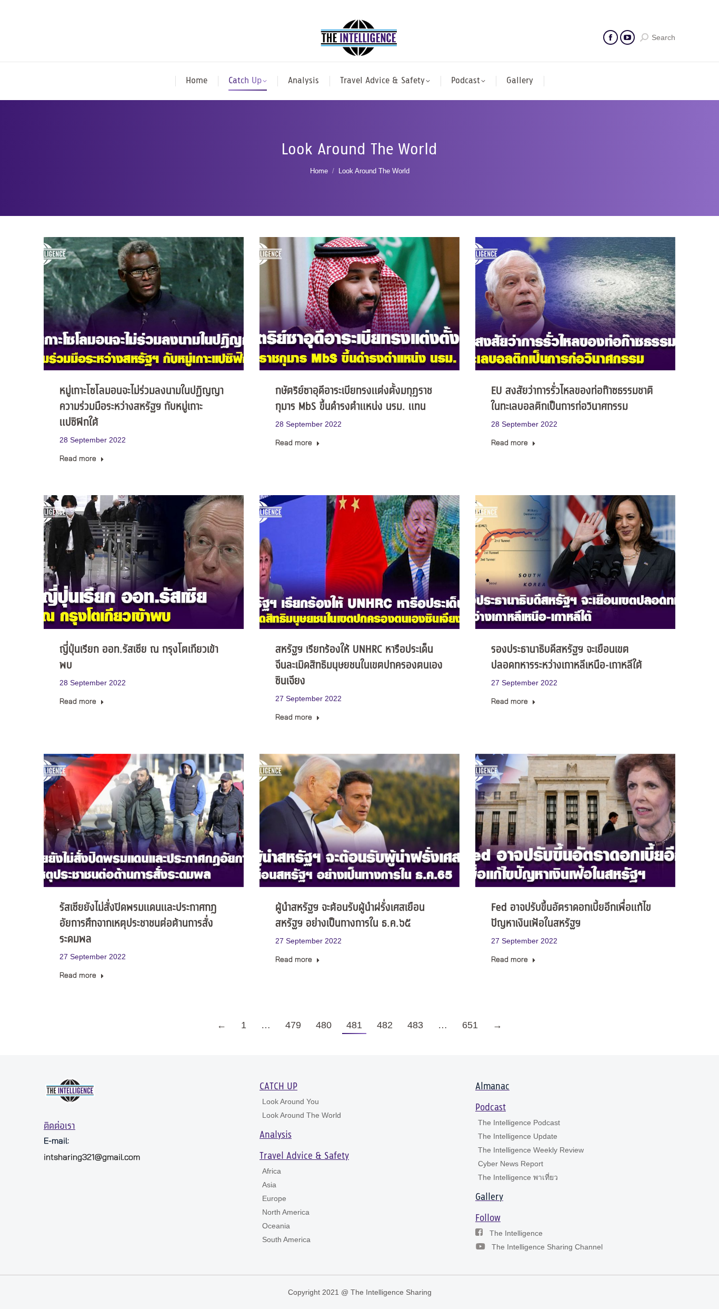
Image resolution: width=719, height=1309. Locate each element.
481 (354, 1025)
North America (285, 1212)
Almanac (492, 1086)
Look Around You (290, 1101)
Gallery (489, 1197)
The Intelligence (516, 1233)
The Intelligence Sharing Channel (547, 1247)
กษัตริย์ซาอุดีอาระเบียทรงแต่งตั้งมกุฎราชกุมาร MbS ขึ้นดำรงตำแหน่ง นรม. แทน (353, 399)
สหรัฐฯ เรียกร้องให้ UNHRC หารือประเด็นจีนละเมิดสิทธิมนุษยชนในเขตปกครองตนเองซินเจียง (359, 666)
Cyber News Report (510, 1163)
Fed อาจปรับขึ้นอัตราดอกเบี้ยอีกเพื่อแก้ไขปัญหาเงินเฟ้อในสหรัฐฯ (571, 916)
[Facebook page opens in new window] (610, 37)
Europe (274, 1198)
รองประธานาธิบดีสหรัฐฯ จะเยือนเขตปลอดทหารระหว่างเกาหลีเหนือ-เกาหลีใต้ (566, 658)
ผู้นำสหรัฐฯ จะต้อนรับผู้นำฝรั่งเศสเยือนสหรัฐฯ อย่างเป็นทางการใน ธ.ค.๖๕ (350, 916)
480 (324, 1025)
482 (385, 1025)
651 (470, 1025)
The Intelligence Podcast (519, 1122)
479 (293, 1025)
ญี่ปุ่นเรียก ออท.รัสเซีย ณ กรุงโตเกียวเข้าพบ (138, 658)
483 (415, 1025)
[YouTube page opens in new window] (627, 37)
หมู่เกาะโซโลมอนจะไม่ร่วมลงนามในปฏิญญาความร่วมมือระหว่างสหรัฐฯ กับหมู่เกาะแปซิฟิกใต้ (141, 407)
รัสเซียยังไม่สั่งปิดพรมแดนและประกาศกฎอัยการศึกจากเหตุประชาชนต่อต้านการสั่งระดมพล (138, 924)
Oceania (276, 1226)
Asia (269, 1184)
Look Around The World (301, 1115)
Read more (77, 458)
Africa (271, 1171)
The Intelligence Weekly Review (531, 1150)
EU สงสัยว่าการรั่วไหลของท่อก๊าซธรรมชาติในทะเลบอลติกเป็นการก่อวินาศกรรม (572, 399)
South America (286, 1239)
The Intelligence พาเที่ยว (518, 1177)
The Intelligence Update (517, 1136)
